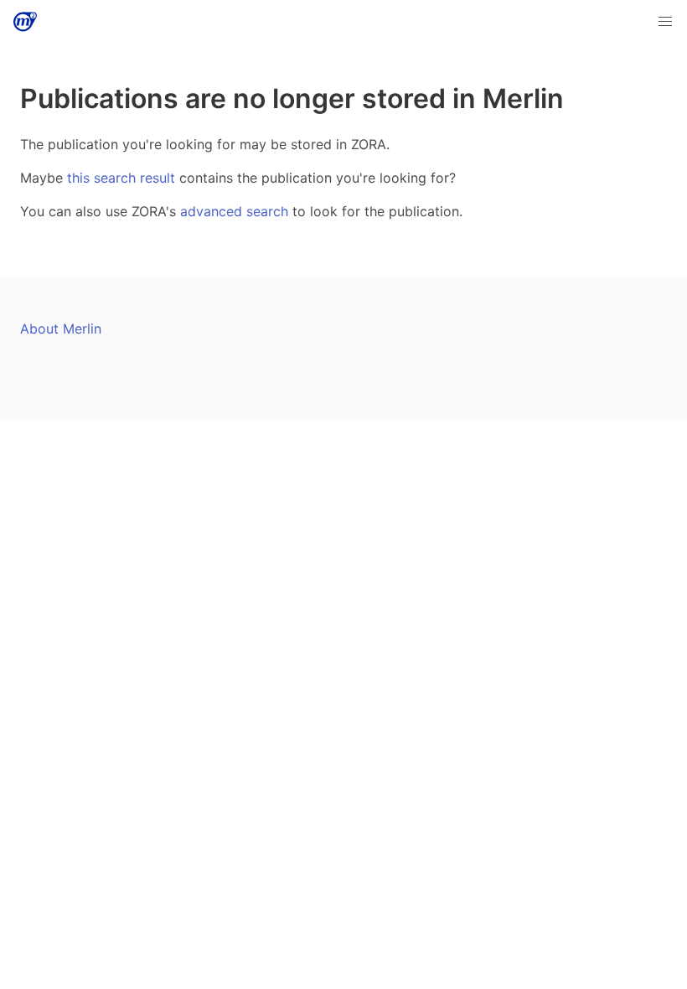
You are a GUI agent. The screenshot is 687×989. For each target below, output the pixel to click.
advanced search (234, 211)
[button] (665, 22)
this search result (121, 177)
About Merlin (60, 328)
